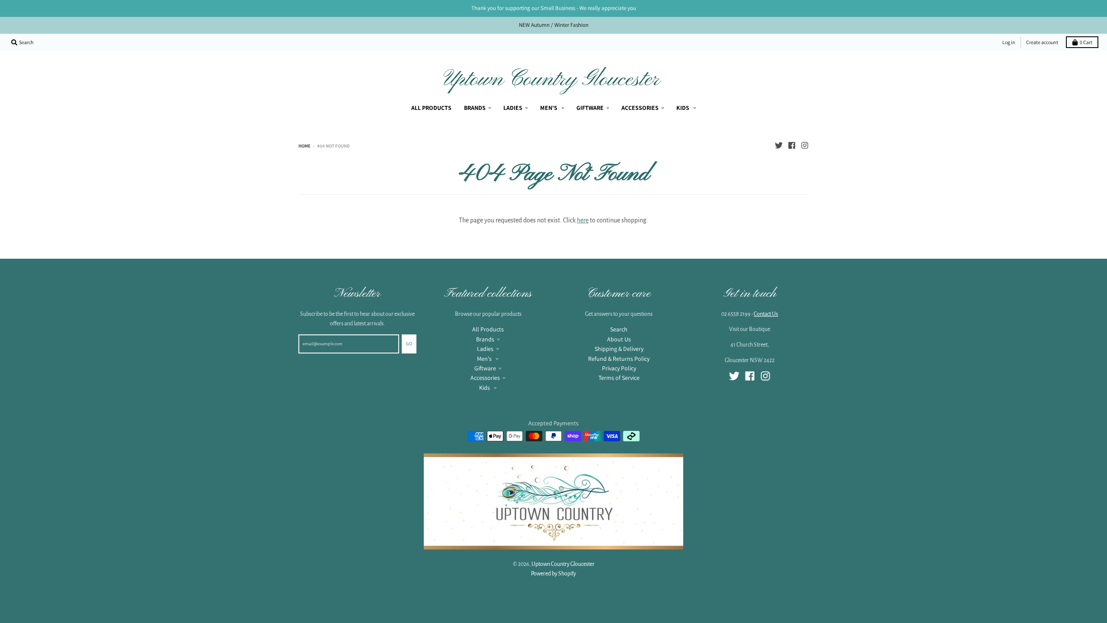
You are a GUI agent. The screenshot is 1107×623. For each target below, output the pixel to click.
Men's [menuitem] (549, 108)
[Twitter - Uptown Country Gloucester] (779, 145)
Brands (485, 339)
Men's (485, 359)
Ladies (485, 349)
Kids (485, 388)
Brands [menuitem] (475, 108)
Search (618, 329)
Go (409, 343)
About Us (619, 339)
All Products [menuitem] (431, 108)
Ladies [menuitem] (512, 108)
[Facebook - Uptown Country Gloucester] (792, 145)
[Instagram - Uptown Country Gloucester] (805, 145)
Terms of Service (619, 378)
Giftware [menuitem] (590, 108)
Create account (1042, 42)
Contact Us (766, 314)
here (583, 220)
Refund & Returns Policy (618, 359)
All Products (488, 329)
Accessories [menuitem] (640, 108)
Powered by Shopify (553, 574)
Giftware (485, 368)
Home (304, 146)
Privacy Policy (619, 368)
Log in (1008, 42)
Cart (1086, 42)
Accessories (485, 378)
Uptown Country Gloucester (552, 79)
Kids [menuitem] (683, 108)
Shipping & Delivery (619, 349)
